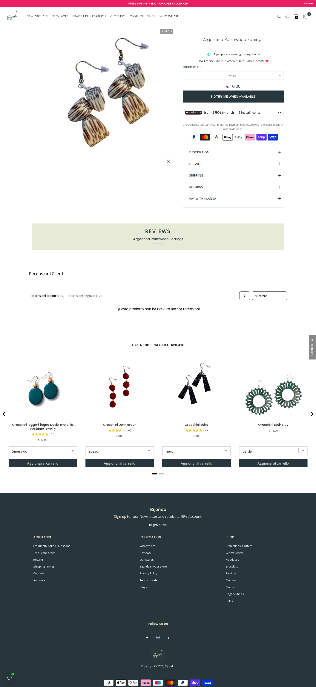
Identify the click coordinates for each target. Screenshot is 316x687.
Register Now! (158, 525)
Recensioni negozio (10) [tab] (85, 296)
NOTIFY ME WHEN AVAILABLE (233, 96)
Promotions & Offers (239, 546)
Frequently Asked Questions (51, 546)
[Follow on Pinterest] (169, 637)
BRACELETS (80, 16)
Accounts (39, 580)
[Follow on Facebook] (147, 637)
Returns (38, 560)
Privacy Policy (148, 573)
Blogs (143, 587)
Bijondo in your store (153, 566)
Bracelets (232, 566)
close (8, 3)
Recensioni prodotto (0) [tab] (47, 296)
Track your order (44, 553)
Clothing (231, 580)
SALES (151, 16)
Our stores (147, 560)
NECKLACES (60, 16)
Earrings (231, 573)
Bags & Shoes (235, 594)
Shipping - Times (44, 566)
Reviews (145, 553)
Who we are (147, 546)
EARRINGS (99, 16)
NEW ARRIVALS (37, 16)
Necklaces (232, 560)
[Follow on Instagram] (158, 637)
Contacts (39, 573)
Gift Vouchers (235, 553)
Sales (229, 601)
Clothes (231, 587)
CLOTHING (118, 16)
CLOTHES (136, 16)
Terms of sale (149, 580)
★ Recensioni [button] (312, 347)
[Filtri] (244, 295)
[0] (305, 16)
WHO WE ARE (169, 16)
